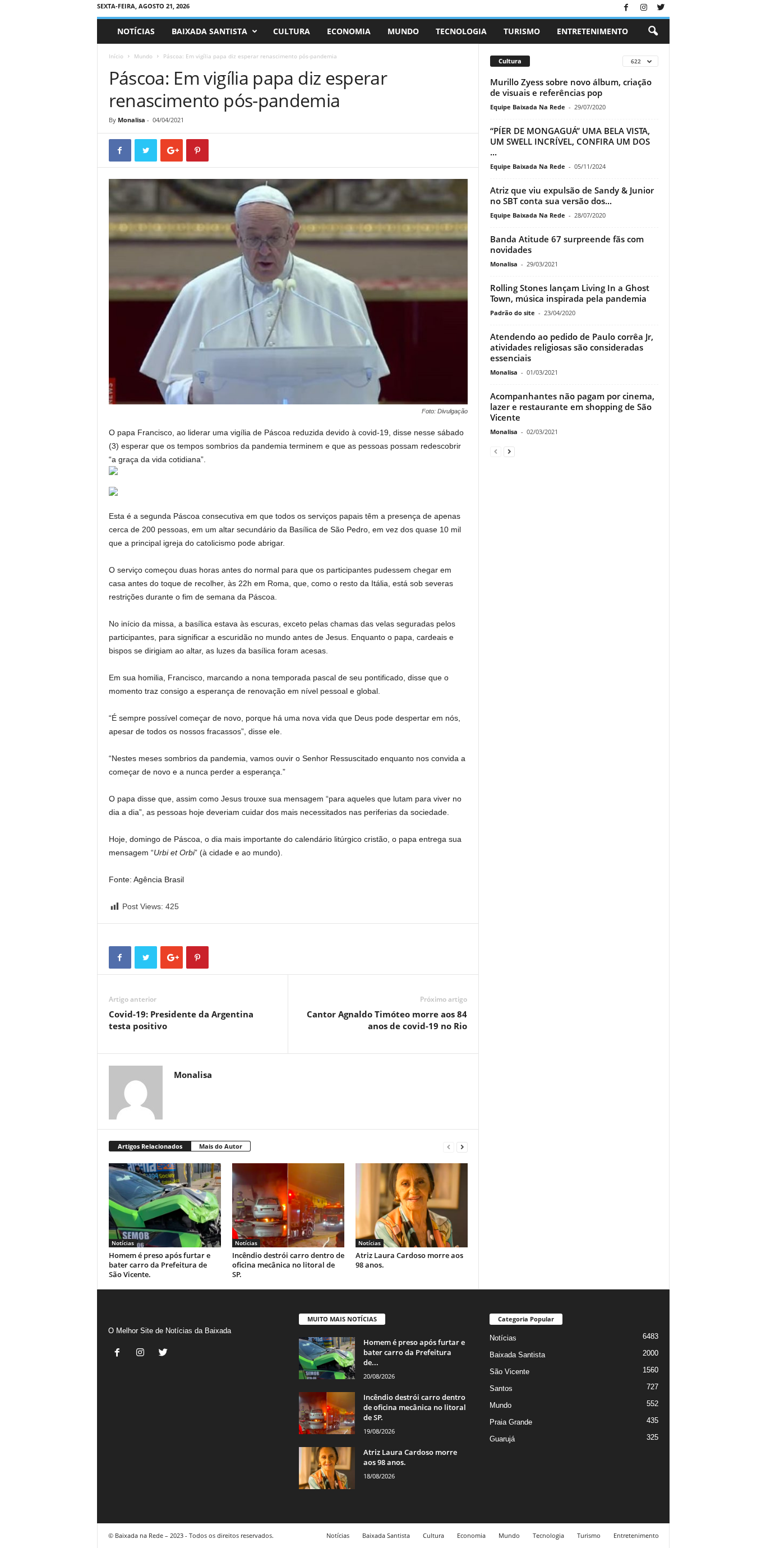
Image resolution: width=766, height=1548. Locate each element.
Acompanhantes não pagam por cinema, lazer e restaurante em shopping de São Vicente (572, 406)
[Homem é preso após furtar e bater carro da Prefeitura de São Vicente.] (165, 1205)
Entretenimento (592, 31)
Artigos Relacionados (150, 1146)
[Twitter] (661, 8)
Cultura (291, 31)
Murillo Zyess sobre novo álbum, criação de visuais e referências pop (571, 87)
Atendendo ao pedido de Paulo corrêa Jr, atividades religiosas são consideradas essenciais (571, 347)
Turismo (522, 31)
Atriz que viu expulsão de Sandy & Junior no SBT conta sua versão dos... (572, 195)
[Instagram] (643, 8)
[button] (652, 31)
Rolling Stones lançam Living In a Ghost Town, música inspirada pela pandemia (569, 293)
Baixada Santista (209, 31)
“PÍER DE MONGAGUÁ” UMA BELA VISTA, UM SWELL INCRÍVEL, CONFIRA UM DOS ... (570, 141)
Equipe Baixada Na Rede (527, 107)
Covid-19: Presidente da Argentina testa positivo (181, 1019)
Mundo (403, 31)
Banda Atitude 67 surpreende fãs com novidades (567, 244)
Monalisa (131, 120)
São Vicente (509, 1371)
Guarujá (502, 1439)
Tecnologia (461, 31)
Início (116, 56)
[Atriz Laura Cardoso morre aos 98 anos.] (412, 1205)
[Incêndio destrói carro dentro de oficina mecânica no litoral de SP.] (288, 1205)
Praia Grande (511, 1422)
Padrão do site (512, 312)
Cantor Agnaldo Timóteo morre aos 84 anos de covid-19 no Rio (387, 1019)
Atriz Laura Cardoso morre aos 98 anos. (409, 1260)
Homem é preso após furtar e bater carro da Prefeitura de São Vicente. (159, 1264)
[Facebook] (626, 8)
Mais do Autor (220, 1146)
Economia (349, 31)
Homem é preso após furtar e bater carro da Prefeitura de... (414, 1352)
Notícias (136, 31)
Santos (501, 1388)
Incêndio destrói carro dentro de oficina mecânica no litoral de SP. (288, 1264)
